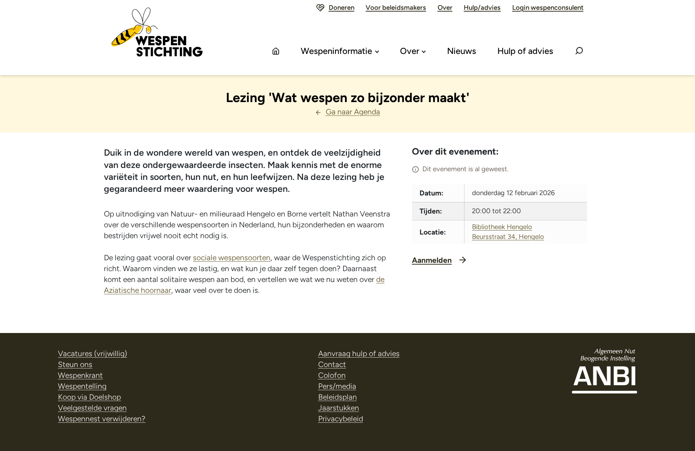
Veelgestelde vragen (92, 407)
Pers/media (337, 386)
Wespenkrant (80, 375)
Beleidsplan (337, 396)
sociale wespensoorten (231, 257)
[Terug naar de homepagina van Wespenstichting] (157, 38)
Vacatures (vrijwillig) (92, 353)
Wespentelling (82, 386)
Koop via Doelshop (89, 396)
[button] (579, 51)
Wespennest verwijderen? (102, 418)
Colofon (332, 375)
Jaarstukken (338, 407)
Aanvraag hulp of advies (359, 353)
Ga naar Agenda (353, 111)
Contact (332, 364)
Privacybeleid (340, 418)
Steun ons (75, 364)
